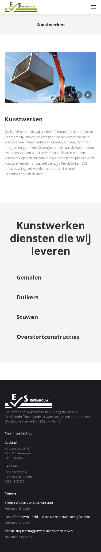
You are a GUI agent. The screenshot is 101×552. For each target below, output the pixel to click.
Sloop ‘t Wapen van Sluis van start (29, 502)
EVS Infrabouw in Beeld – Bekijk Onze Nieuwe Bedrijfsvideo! (47, 517)
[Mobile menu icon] (93, 7)
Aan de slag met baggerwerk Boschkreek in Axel (39, 531)
